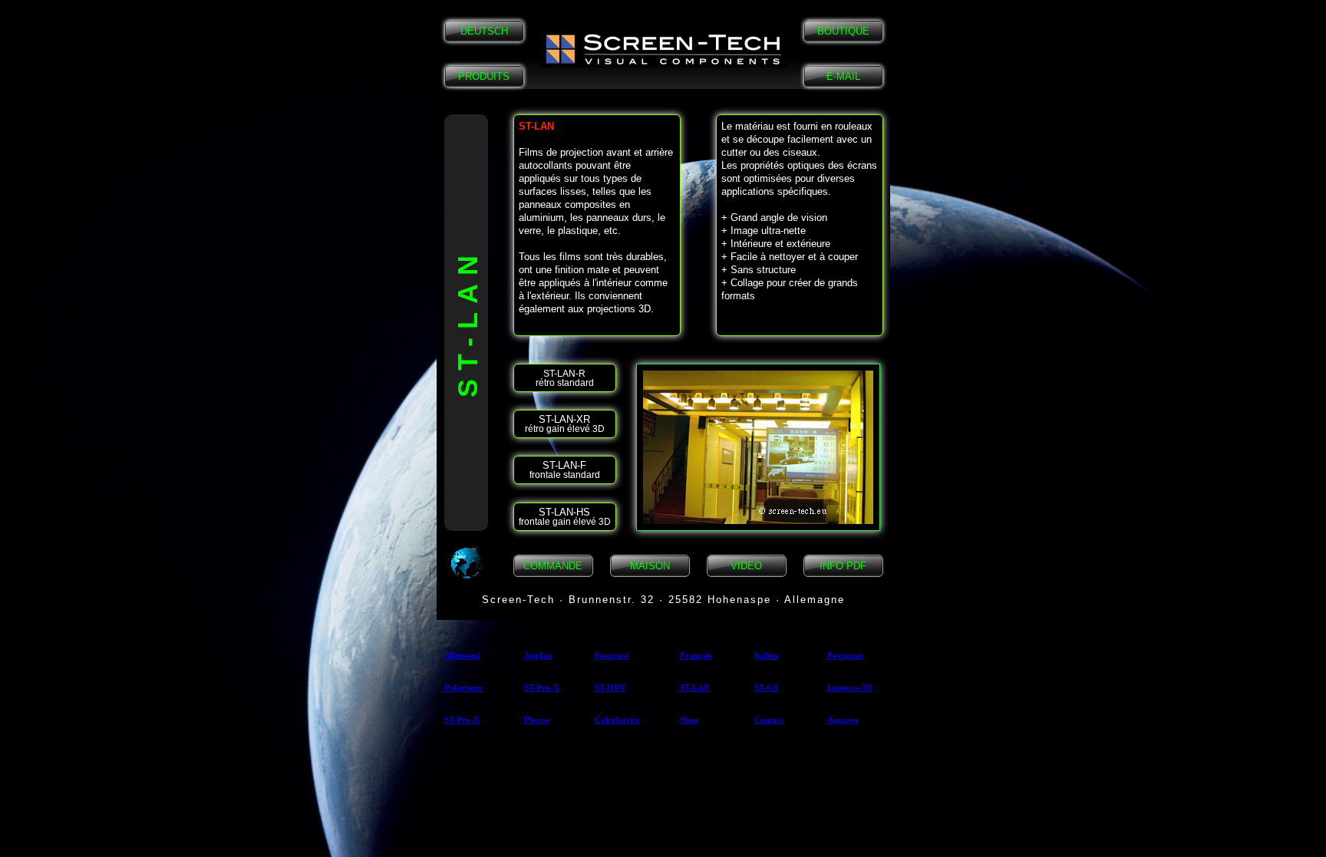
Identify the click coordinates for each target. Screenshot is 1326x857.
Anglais (538, 655)
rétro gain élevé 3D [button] (565, 424)
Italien (766, 655)
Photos (536, 719)
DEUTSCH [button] (484, 31)
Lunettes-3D (849, 687)
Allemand (462, 655)
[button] (664, 49)
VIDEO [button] (746, 566)
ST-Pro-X (541, 687)
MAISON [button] (650, 566)
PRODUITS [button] (484, 76)
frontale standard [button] (564, 470)
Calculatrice (617, 719)
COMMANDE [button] (552, 566)
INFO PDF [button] (843, 566)
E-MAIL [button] (843, 76)
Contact (769, 719)
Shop (689, 719)
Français (696, 655)
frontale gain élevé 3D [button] (565, 516)
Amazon (842, 719)
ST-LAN (695, 687)
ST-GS (766, 687)
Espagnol (611, 655)
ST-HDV (610, 687)
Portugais (845, 655)
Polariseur (463, 687)
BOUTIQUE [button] (843, 31)
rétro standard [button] (565, 378)
